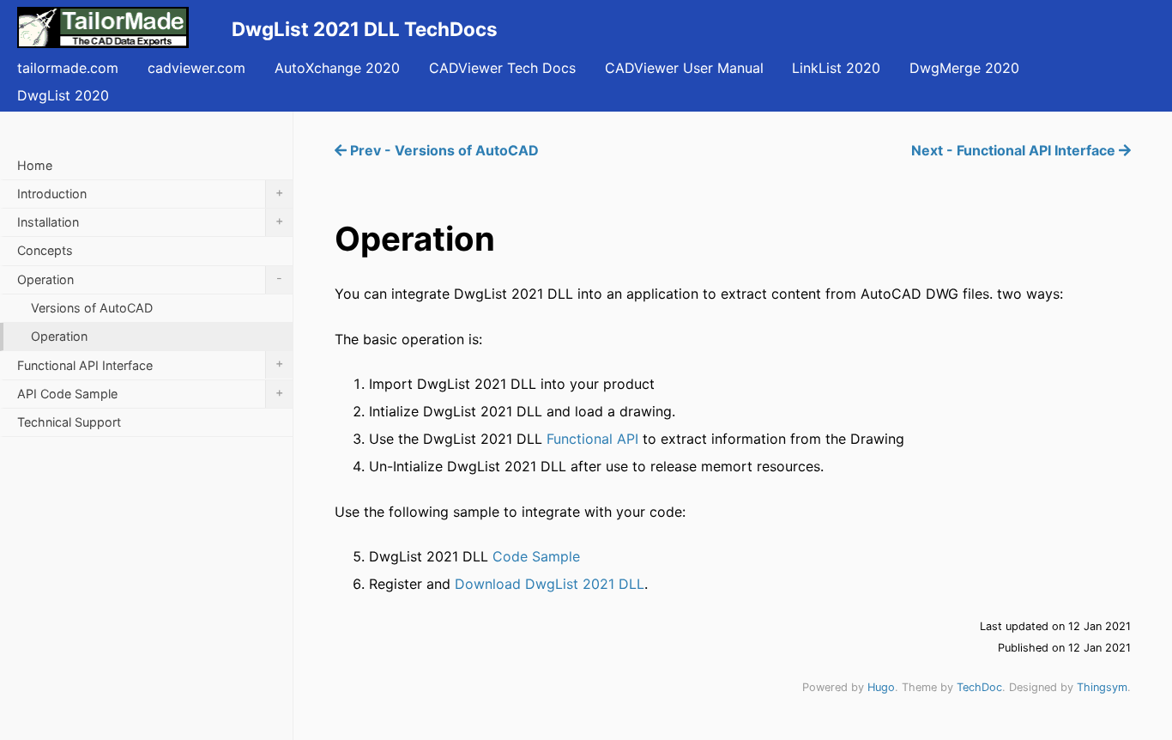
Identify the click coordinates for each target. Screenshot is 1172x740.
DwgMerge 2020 (964, 67)
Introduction (150, 193)
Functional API (592, 438)
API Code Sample (150, 393)
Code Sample (536, 556)
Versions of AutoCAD (92, 307)
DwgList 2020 (63, 95)
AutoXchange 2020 (337, 67)
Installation (150, 221)
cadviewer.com (196, 67)
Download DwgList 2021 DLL (549, 583)
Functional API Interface (150, 363)
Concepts (45, 250)
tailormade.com (67, 67)
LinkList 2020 (836, 67)
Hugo (881, 687)
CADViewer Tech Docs (502, 67)
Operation (149, 278)
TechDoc (979, 687)
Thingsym (1102, 687)
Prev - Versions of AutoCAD (443, 150)
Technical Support (69, 422)
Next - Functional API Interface (1015, 150)
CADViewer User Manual (684, 67)
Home (34, 165)
